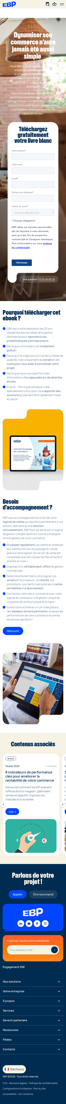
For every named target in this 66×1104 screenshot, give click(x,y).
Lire (11, 811)
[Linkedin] (20, 923)
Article (10, 758)
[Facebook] (37, 923)
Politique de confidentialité (43, 1083)
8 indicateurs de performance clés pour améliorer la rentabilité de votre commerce (29, 776)
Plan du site (39, 1088)
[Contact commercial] (48, 4)
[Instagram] (45, 923)
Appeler (18, 894)
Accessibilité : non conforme (18, 1094)
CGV (5, 1083)
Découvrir (13, 631)
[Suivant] (62, 804)
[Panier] (54, 4)
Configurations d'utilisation (17, 1088)
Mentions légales (18, 1083)
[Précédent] (3, 804)
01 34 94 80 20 (47, 279)
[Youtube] (29, 923)
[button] (62, 4)
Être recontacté (43, 894)
